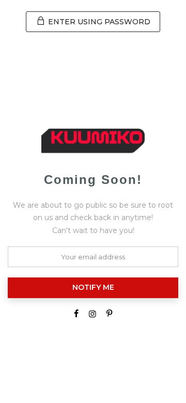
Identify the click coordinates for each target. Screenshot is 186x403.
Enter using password (98, 21)
